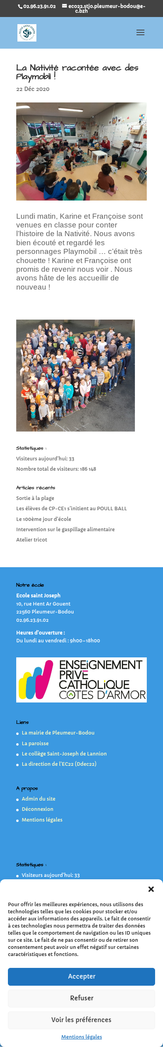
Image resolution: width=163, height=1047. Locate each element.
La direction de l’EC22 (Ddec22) (59, 764)
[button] (151, 889)
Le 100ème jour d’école (43, 519)
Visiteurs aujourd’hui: (42, 459)
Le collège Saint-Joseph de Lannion (64, 754)
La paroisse (35, 743)
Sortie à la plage (35, 498)
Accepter (81, 976)
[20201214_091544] (81, 200)
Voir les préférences (81, 1020)
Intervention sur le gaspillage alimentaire (65, 529)
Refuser (81, 998)
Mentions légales (81, 1037)
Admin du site (38, 799)
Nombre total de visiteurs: (48, 469)
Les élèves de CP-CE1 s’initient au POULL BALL (71, 508)
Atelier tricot (31, 540)
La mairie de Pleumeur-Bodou (58, 733)
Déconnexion (37, 809)
